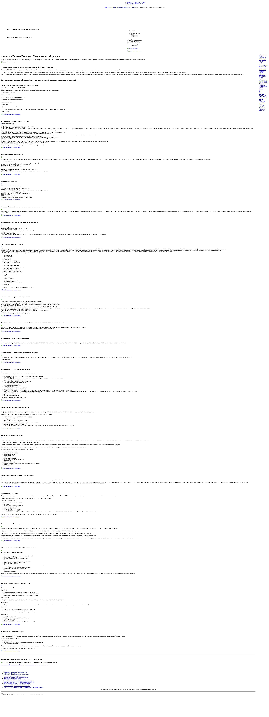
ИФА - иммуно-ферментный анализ (12, 678)
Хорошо (132, 32)
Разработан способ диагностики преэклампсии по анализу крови (19, 682)
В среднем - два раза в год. (135, 42)
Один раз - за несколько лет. (135, 40)
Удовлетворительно (135, 33)
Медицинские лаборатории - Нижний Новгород (15, 672)
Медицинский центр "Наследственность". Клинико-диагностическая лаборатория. (23, 687)
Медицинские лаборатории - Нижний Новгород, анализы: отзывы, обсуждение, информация (24, 664)
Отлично (133, 30)
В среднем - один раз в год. (135, 41)
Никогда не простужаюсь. (135, 39)
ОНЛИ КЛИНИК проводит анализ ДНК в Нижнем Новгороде (19, 681)
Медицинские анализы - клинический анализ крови (16, 674)
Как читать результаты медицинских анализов (15, 676)
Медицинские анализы (9, 673)
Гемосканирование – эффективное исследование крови (17, 679)
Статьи (133, 7)
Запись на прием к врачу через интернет (136, 2)
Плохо (132, 34)
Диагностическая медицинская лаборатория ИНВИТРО (17, 686)
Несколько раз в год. (133, 44)
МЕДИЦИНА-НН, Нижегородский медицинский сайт (118, 7)
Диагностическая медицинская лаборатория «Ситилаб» (17, 683)
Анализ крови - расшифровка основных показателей (16, 677)
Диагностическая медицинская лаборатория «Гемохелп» (17, 684)
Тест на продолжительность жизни (134, 3)
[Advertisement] (134, 19)
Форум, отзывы (130, 4)
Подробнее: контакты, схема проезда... (11, 114)
